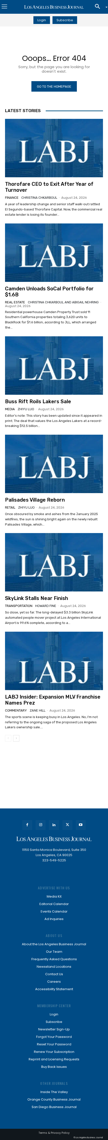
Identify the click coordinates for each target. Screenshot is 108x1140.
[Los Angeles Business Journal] (54, 7)
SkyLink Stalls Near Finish (36, 598)
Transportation (18, 605)
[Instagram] (40, 825)
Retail (10, 507)
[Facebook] (27, 825)
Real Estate (15, 302)
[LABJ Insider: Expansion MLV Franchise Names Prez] (54, 661)
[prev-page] (8, 738)
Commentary (16, 710)
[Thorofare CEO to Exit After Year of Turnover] (54, 148)
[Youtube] (81, 825)
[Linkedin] (54, 825)
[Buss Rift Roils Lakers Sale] (54, 365)
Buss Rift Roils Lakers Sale (38, 401)
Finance (12, 197)
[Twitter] (67, 825)
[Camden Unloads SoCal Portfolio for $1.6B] (54, 252)
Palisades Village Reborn (35, 500)
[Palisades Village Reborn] (54, 464)
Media (10, 409)
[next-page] (16, 738)
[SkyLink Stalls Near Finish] (54, 562)
